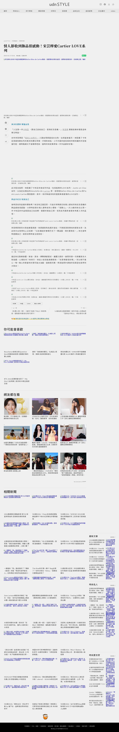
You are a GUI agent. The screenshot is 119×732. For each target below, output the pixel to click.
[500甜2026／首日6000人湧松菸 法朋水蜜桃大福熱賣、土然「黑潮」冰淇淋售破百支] (73, 666)
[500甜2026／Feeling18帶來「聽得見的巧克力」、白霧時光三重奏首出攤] (73, 585)
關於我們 (84, 726)
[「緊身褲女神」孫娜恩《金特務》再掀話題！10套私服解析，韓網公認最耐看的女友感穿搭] (110, 678)
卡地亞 (21, 303)
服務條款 (50, 726)
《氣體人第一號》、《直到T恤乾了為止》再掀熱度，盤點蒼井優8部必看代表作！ (44, 624)
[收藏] (6, 135)
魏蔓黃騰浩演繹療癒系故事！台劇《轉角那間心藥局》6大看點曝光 (44, 596)
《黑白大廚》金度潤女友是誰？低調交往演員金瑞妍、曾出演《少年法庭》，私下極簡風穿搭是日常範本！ (16, 653)
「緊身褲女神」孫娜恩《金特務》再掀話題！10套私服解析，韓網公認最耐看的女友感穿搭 (96, 679)
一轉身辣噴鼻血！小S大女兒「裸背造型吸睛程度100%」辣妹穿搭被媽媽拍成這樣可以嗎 (45, 473)
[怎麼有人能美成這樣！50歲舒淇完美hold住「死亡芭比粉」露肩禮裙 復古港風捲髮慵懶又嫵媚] (73, 612)
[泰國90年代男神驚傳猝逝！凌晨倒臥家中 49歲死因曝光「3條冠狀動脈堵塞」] (45, 639)
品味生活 (76, 11)
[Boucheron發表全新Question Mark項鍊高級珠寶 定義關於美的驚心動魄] (17, 341)
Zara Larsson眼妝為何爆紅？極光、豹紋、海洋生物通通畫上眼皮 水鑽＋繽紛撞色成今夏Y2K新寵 (16, 597)
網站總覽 (92, 726)
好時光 (53, 11)
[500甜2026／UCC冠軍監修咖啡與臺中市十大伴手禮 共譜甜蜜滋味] (73, 531)
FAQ (33, 726)
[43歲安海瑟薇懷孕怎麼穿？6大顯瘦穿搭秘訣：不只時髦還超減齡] (110, 669)
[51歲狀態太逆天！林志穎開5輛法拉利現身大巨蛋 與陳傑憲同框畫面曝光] (73, 558)
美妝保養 (41, 11)
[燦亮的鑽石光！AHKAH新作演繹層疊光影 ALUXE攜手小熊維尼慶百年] (73, 341)
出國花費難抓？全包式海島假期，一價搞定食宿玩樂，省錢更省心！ (16, 444)
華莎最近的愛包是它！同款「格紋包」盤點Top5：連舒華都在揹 (96, 703)
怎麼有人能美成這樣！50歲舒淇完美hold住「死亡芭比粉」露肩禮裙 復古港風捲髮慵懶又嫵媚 (73, 624)
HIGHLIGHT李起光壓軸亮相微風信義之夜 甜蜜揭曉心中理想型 (16, 678)
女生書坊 (101, 11)
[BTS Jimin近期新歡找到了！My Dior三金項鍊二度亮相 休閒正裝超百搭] (17, 368)
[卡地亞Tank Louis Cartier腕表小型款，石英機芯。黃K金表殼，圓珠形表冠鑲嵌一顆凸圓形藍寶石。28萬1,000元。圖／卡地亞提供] (48, 285)
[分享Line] (6, 129)
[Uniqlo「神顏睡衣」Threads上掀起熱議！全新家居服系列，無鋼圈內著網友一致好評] (110, 694)
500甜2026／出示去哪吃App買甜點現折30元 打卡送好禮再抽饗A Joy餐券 (73, 706)
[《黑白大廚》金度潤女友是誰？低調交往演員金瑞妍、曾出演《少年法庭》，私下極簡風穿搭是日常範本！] (17, 639)
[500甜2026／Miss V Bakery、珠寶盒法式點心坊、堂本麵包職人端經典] (73, 639)
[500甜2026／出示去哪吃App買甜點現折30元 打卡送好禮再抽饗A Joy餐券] (73, 693)
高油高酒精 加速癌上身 (12, 471)
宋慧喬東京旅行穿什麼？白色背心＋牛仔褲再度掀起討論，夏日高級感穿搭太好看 (96, 662)
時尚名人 (16, 11)
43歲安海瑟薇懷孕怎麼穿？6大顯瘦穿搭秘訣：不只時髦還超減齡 (97, 669)
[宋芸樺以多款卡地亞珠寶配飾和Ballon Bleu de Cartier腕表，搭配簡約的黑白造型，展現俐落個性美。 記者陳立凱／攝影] (45, 86)
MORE (112, 537)
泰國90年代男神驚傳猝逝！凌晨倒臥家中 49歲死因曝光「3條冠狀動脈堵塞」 (44, 652)
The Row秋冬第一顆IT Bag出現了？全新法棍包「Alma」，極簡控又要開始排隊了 (44, 570)
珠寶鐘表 (14, 41)
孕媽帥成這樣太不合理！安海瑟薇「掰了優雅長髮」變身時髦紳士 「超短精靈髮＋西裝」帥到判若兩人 (72, 473)
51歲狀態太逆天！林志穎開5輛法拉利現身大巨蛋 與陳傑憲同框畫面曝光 (73, 570)
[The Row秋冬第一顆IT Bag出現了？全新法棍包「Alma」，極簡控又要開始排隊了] (45, 558)
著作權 (56, 726)
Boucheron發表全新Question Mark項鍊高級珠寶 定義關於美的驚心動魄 (16, 354)
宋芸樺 (14, 303)
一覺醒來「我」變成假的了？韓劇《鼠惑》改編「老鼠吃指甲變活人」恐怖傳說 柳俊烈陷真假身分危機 (16, 571)
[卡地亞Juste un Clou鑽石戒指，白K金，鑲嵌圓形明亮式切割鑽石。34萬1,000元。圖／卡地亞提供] (48, 277)
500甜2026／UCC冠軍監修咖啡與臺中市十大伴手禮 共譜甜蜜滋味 (73, 542)
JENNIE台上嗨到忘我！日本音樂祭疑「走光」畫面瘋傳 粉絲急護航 (45, 417)
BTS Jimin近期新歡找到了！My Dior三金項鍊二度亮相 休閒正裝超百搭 (16, 381)
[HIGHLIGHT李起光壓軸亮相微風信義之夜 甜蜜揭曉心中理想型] (17, 666)
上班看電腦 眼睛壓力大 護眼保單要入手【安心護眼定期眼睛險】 (73, 417)
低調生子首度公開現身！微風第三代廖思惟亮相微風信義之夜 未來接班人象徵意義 (45, 706)
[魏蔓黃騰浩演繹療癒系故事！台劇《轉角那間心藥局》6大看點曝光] (45, 585)
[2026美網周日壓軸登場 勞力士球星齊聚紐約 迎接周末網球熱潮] (17, 504)
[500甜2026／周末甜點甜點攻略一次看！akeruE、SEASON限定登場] (45, 666)
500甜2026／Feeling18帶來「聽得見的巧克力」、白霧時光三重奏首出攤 (73, 597)
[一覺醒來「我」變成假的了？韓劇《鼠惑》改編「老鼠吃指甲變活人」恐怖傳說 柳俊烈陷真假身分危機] (17, 558)
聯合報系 (71, 726)
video (113, 11)
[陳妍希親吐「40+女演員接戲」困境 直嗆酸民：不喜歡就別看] (45, 531)
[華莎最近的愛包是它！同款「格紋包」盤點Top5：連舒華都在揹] (110, 703)
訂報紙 (78, 726)
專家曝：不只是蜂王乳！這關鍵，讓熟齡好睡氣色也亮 (16, 417)
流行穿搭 (29, 11)
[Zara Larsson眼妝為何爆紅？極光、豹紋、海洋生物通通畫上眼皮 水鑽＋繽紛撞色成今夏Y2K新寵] (17, 585)
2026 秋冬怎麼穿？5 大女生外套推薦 (97, 685)
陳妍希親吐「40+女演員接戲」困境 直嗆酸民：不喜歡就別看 (44, 542)
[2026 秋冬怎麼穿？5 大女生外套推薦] (110, 686)
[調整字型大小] (6, 141)
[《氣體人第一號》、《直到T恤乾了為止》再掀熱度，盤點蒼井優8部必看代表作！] (45, 612)
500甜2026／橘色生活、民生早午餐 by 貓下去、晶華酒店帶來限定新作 (16, 706)
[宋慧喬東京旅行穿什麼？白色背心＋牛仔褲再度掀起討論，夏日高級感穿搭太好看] (110, 661)
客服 (37, 726)
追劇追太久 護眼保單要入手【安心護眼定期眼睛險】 (73, 444)
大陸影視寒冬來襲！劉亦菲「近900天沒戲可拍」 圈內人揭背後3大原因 (16, 624)
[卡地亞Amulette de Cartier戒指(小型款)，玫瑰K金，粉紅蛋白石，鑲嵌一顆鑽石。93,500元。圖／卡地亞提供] (48, 247)
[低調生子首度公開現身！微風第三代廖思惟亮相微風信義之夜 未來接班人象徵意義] (45, 693)
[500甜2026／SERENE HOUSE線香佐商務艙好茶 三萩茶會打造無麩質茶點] (73, 504)
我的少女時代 (37, 303)
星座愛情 (89, 11)
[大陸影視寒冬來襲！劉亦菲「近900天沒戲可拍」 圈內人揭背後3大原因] (17, 612)
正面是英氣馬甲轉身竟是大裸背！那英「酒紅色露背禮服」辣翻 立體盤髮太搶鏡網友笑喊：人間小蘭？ (16, 543)
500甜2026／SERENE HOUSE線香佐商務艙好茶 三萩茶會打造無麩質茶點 (73, 516)
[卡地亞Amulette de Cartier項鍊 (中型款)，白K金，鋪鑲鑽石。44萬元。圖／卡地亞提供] (48, 270)
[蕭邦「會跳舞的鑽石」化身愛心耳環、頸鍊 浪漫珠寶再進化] (45, 341)
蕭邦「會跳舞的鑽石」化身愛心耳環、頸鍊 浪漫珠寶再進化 (44, 353)
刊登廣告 (27, 726)
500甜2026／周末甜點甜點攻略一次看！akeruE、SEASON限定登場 (45, 678)
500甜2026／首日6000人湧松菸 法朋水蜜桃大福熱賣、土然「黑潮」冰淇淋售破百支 (72, 679)
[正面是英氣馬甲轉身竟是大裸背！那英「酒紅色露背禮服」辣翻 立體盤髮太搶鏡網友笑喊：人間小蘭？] (17, 531)
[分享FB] (6, 123)
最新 (5, 11)
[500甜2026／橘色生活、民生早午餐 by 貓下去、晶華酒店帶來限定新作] (17, 693)
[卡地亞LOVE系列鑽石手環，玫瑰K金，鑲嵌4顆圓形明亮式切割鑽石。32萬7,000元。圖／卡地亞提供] (48, 294)
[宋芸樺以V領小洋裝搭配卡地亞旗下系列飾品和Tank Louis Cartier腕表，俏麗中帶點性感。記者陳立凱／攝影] (48, 218)
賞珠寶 (64, 11)
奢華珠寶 (22, 41)
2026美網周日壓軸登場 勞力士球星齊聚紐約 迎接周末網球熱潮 (16, 515)
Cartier (29, 303)
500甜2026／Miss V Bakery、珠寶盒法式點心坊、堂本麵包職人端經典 (73, 652)
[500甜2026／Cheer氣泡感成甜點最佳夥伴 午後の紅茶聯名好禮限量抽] (45, 504)
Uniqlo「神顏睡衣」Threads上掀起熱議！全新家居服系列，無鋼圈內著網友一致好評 (96, 695)
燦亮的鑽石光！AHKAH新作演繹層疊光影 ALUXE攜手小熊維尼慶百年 (73, 353)
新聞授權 (43, 726)
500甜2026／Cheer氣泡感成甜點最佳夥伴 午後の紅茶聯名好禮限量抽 (45, 516)
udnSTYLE (7, 41)
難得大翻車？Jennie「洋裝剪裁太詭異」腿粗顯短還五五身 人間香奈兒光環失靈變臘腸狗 (44, 445)
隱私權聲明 (63, 726)
